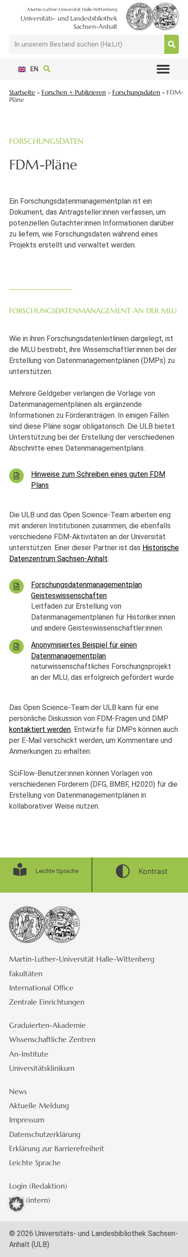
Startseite (22, 92)
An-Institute (28, 1053)
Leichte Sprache (35, 1162)
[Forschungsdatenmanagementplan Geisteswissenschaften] (16, 586)
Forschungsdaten (136, 92)
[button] (163, 69)
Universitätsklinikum (41, 1068)
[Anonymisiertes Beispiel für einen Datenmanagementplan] (16, 646)
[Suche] (171, 44)
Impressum (26, 1119)
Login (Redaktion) (38, 1185)
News (18, 1091)
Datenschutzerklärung (44, 1134)
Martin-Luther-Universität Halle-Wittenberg (81, 958)
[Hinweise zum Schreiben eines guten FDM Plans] (16, 475)
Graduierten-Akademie (47, 1025)
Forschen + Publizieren (74, 92)
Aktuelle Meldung (39, 1105)
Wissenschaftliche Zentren (52, 1039)
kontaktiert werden (40, 729)
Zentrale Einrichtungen (46, 1001)
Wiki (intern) (29, 1199)
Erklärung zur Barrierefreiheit (56, 1148)
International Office (41, 987)
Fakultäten (25, 973)
